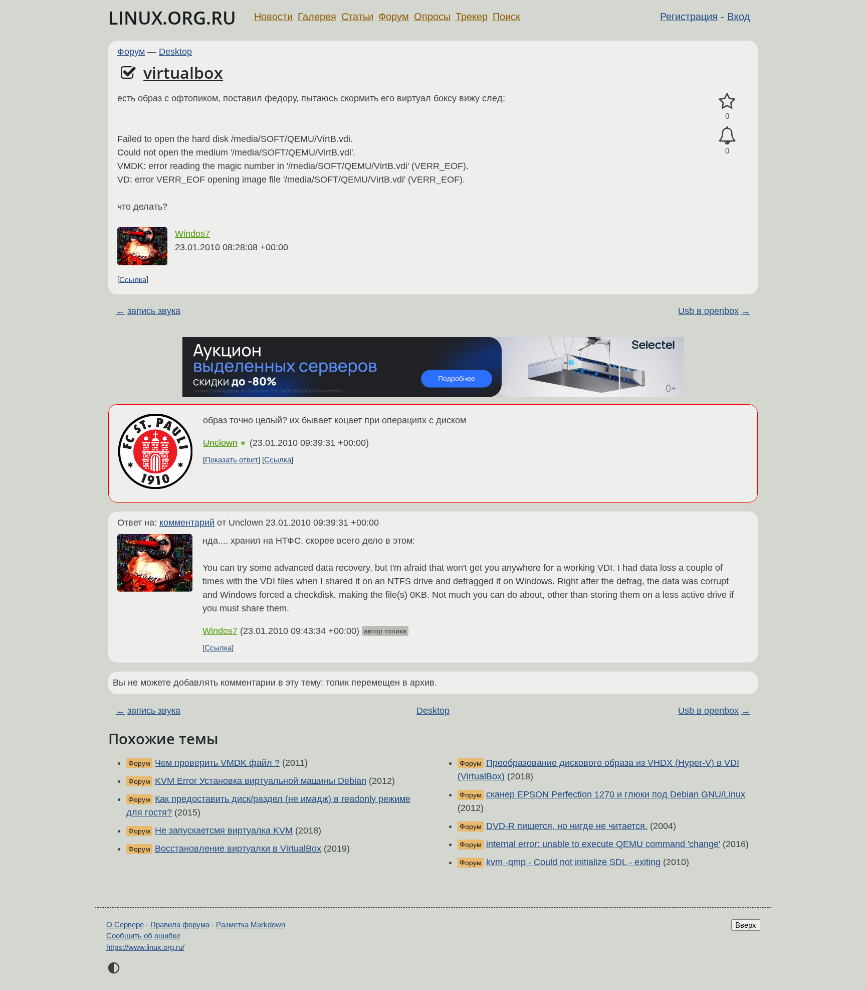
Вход (738, 16)
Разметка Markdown (250, 924)
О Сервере (125, 924)
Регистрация (689, 16)
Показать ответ (231, 459)
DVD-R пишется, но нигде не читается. (566, 826)
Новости (273, 16)
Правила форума (179, 924)
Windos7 (192, 234)
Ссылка (132, 279)
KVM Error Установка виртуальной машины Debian (260, 781)
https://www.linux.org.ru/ (145, 947)
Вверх (745, 925)
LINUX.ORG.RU (172, 18)
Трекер (472, 16)
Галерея (317, 16)
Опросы (432, 16)
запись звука (153, 311)
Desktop (175, 52)
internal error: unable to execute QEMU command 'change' (603, 844)
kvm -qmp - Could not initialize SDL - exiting (573, 862)
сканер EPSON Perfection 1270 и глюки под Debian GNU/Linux (615, 794)
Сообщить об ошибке (143, 935)
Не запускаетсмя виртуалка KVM (224, 831)
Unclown (220, 443)
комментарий (186, 523)
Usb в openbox (708, 311)
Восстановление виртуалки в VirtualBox (238, 849)
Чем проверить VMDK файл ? (217, 763)
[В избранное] (727, 101)
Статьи (357, 16)
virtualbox (183, 72)
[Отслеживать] (727, 135)
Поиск (506, 16)
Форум (393, 16)
